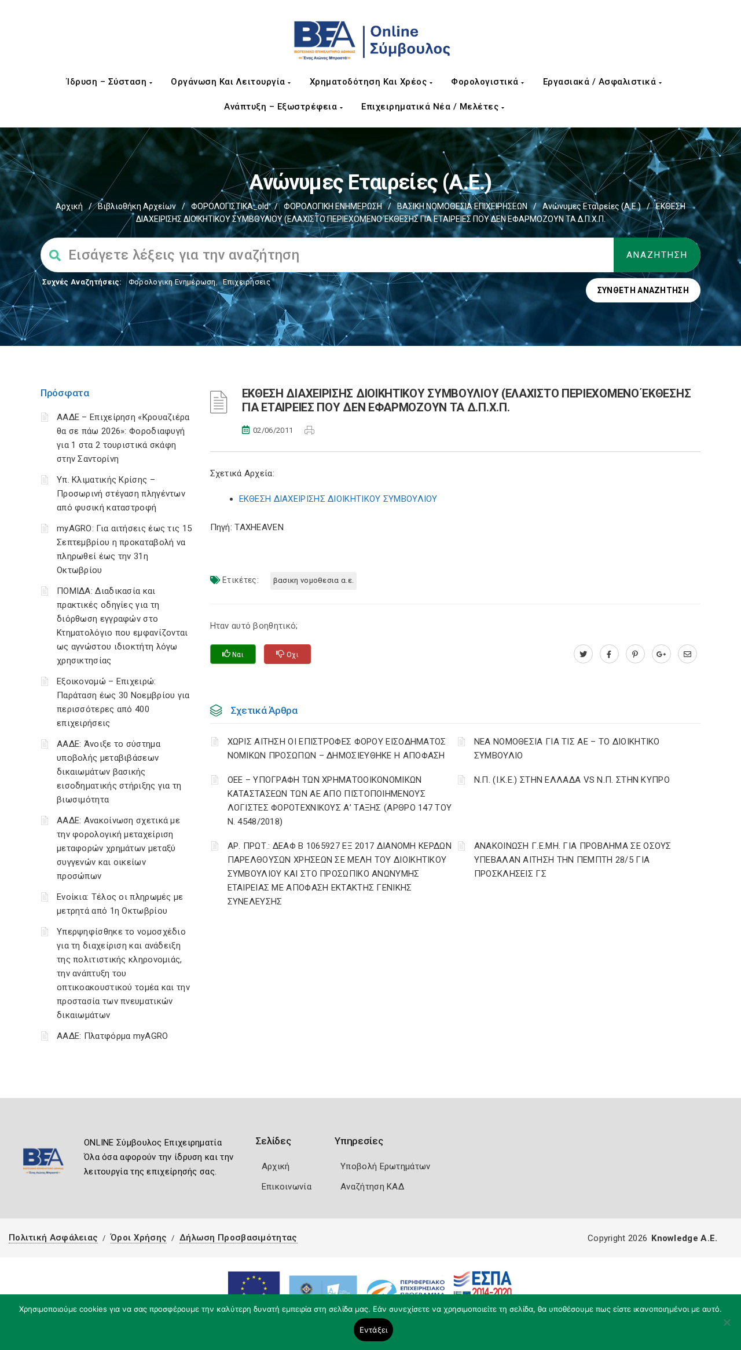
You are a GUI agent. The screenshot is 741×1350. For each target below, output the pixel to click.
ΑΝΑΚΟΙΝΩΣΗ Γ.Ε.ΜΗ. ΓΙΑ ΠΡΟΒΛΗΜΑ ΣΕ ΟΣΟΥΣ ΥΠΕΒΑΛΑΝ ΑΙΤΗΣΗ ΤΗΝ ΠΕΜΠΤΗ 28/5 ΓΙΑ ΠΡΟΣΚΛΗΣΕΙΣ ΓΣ (573, 860)
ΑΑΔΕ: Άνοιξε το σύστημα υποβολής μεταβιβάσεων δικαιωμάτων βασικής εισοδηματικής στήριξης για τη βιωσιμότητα (119, 772)
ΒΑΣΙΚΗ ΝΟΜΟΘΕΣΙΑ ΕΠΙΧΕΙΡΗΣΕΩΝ (462, 206)
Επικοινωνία (286, 1186)
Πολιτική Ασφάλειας (53, 1237)
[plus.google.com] (661, 654)
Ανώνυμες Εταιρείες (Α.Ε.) (591, 206)
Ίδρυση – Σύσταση (108, 81)
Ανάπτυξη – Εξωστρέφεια (282, 106)
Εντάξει (374, 1329)
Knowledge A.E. (684, 1238)
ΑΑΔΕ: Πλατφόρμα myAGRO (112, 1036)
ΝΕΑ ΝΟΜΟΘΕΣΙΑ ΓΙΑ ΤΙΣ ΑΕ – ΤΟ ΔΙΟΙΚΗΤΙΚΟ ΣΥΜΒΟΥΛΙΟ (567, 748)
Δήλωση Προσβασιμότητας (238, 1237)
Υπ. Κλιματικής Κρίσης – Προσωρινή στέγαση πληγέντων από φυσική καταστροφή (121, 494)
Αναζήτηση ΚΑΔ (372, 1186)
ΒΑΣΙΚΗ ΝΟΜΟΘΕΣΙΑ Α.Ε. (313, 580)
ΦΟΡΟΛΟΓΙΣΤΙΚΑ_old (230, 206)
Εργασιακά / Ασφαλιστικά (601, 81)
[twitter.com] (583, 654)
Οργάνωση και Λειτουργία (229, 81)
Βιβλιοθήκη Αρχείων (137, 206)
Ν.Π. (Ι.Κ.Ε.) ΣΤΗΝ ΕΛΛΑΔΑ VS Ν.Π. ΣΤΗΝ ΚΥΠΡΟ (572, 780)
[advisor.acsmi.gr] (687, 654)
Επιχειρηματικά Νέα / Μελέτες (431, 106)
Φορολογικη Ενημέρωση (172, 282)
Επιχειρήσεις (246, 282)
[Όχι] (726, 1328)
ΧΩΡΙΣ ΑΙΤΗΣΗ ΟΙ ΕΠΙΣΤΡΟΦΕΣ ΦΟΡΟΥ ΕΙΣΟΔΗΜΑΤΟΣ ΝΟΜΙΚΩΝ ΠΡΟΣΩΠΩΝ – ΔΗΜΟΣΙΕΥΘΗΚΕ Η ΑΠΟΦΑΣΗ (337, 748)
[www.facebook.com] (609, 654)
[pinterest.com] (635, 654)
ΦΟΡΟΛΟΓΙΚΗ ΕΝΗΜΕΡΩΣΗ (333, 206)
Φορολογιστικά (486, 81)
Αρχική (69, 206)
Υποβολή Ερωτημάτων (385, 1166)
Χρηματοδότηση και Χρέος (370, 81)
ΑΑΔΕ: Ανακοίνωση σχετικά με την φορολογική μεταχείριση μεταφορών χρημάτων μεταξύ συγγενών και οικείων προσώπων (118, 848)
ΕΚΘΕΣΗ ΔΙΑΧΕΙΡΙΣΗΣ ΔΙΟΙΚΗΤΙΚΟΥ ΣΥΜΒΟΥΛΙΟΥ (338, 499)
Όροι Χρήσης (139, 1237)
